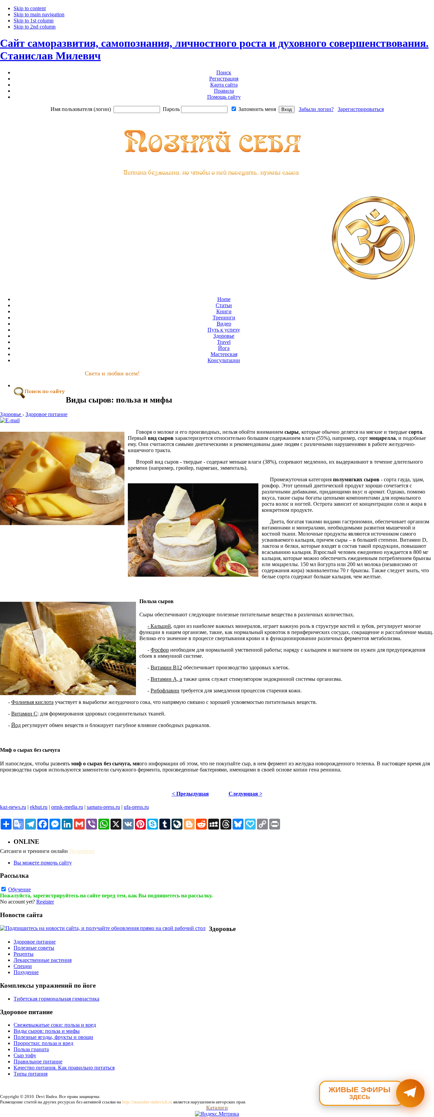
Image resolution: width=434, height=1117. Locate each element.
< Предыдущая (190, 794)
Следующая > (245, 794)
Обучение (19, 889)
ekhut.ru (38, 807)
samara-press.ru (103, 807)
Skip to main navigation (39, 14)
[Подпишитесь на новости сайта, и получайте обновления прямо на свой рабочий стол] (102, 928)
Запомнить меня (257, 109)
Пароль (171, 109)
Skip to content (30, 8)
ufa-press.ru (136, 807)
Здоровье (11, 414)
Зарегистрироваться (361, 109)
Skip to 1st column (34, 20)
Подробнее (82, 851)
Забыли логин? (316, 109)
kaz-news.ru (13, 807)
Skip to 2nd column (35, 27)
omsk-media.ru (67, 807)
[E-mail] (10, 420)
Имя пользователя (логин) (81, 109)
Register (45, 902)
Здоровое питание (46, 414)
